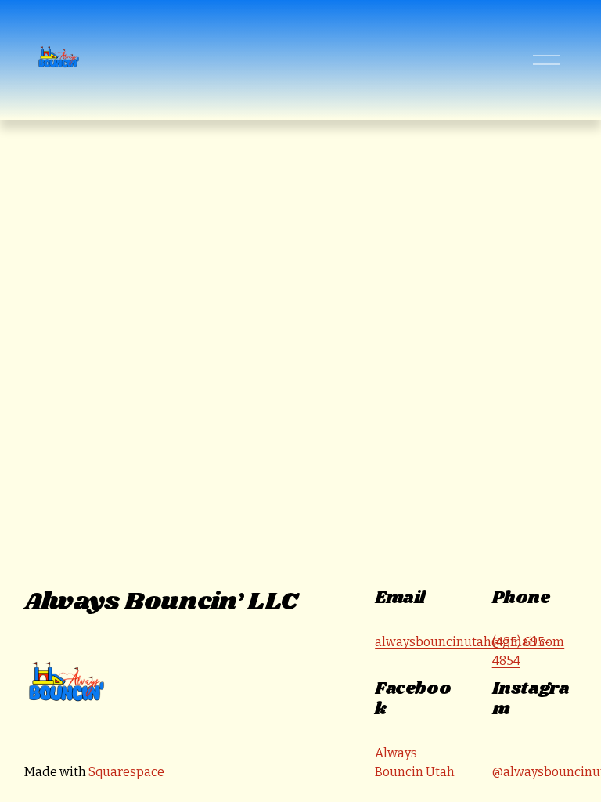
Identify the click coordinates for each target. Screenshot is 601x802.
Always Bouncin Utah (415, 762)
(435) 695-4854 (521, 651)
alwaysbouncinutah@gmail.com (469, 641)
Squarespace (126, 771)
